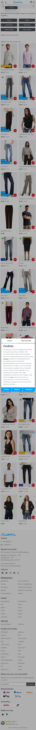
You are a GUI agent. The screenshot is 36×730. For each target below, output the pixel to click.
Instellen (6, 389)
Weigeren (17, 389)
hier (12, 377)
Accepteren (28, 389)
